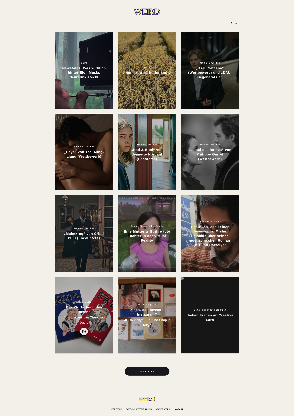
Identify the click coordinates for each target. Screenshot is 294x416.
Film (218, 63)
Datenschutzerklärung (139, 409)
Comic (197, 310)
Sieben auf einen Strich (214, 310)
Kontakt (178, 409)
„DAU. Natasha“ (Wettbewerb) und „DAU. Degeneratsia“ (210, 72)
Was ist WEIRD (163, 409)
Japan (80, 302)
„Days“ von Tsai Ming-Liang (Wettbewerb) (84, 154)
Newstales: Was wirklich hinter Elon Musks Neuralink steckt (84, 72)
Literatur (215, 221)
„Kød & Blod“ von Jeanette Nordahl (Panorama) (147, 154)
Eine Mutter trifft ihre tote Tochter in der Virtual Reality (147, 236)
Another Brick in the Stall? (147, 72)
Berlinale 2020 (206, 63)
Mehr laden (147, 371)
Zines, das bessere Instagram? (147, 312)
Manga (88, 302)
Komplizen (151, 304)
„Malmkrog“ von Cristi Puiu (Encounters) (84, 236)
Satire (84, 63)
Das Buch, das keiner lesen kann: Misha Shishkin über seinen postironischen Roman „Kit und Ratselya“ (210, 236)
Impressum (116, 409)
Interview (147, 67)
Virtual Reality (156, 226)
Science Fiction (139, 226)
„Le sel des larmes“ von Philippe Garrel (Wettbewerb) (210, 154)
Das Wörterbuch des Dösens (84, 309)
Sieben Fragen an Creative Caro (209, 317)
